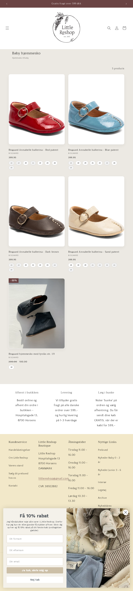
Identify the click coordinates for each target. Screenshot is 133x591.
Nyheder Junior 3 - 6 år (109, 472)
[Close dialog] (125, 512)
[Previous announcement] (7, 4)
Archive (102, 498)
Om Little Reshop (18, 457)
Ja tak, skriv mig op (35, 570)
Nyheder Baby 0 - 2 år (109, 460)
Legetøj (102, 490)
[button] (7, 28)
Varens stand (16, 465)
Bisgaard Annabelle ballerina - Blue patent (93, 150)
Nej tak (34, 579)
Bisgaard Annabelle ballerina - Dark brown (34, 251)
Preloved (103, 450)
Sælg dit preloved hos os (18, 475)
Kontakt (13, 485)
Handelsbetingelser (19, 450)
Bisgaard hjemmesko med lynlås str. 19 (32, 354)
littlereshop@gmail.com (53, 478)
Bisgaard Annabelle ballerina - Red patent (33, 150)
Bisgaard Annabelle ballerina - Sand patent (93, 251)
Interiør (102, 482)
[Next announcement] (126, 4)
